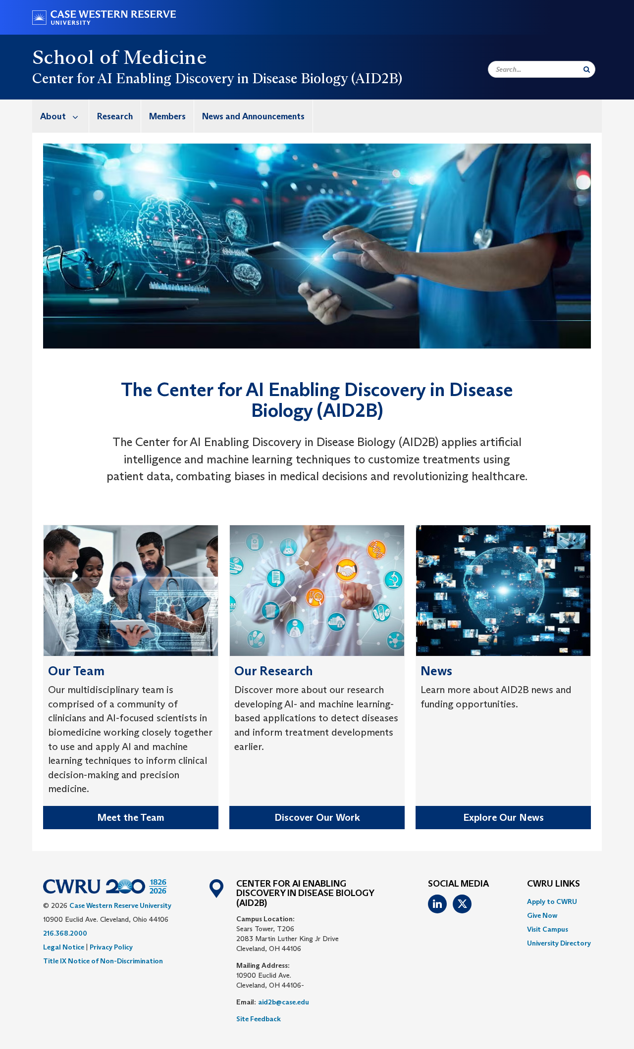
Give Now (542, 915)
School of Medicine (119, 57)
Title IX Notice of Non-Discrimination (103, 960)
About (53, 116)
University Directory (559, 943)
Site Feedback (258, 1018)
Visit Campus (547, 929)
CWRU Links (553, 884)
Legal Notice (63, 947)
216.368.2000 (65, 933)
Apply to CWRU (552, 901)
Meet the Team (130, 817)
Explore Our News (503, 817)
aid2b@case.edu (283, 1002)
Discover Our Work (317, 817)
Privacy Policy (111, 947)
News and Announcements (253, 116)
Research (115, 116)
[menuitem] (60, 116)
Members (167, 116)
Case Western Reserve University (120, 905)
